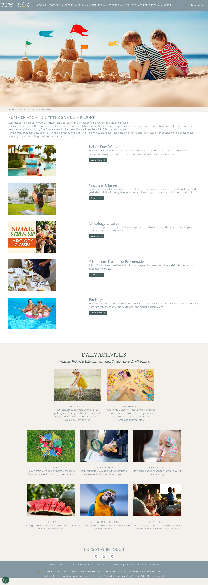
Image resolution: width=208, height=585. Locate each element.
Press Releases (88, 572)
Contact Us (117, 565)
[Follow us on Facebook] (96, 556)
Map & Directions (67, 565)
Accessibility (135, 572)
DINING (81, 5)
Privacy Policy (120, 572)
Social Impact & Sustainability (157, 572)
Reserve (95, 198)
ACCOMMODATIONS (49, 5)
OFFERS (69, 5)
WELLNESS (129, 5)
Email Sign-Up (103, 565)
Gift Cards (155, 565)
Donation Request (70, 572)
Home (11, 109)
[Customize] (5, 580)
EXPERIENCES (148, 5)
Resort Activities (28, 109)
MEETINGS (96, 5)
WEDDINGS (112, 5)
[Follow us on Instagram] (104, 556)
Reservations (199, 5)
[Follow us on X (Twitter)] (112, 556)
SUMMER (165, 5)
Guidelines (130, 565)
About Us (52, 565)
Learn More (96, 160)
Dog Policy (142, 565)
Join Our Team (104, 572)
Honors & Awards (85, 565)
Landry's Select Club (49, 572)
